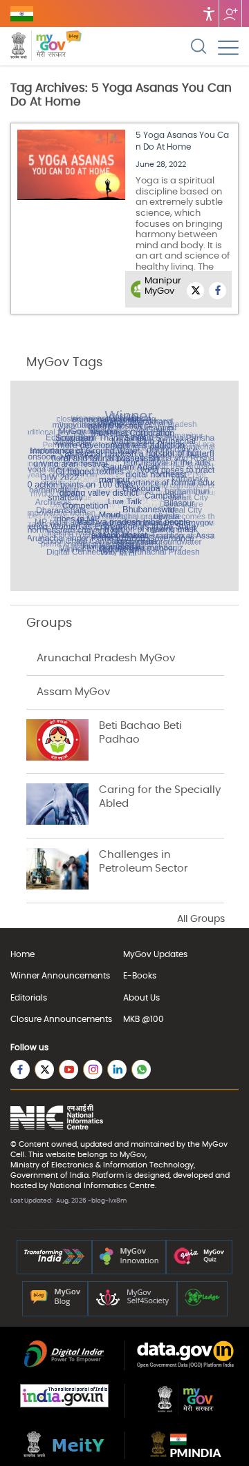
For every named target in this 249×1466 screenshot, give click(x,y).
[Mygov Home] (38, 47)
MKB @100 (143, 1019)
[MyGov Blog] (55, 1303)
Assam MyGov (73, 692)
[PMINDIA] (185, 1454)
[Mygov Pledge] (202, 1303)
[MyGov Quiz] (199, 1262)
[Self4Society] (132, 1303)
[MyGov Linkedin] (117, 1069)
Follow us (230, 13)
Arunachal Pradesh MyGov (106, 658)
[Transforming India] (54, 1262)
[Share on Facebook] (217, 290)
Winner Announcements (60, 976)
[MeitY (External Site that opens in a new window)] (64, 1454)
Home (22, 954)
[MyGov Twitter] (44, 1069)
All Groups (201, 919)
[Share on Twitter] (195, 290)
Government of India (49, 1175)
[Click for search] (198, 46)
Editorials (28, 998)
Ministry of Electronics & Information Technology (102, 1165)
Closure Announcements (61, 1019)
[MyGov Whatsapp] (141, 1069)
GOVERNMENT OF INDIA (21, 13)
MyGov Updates (155, 954)
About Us (141, 998)
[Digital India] (64, 1364)
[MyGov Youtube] (68, 1069)
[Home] (74, 47)
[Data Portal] (185, 1365)
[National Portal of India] (64, 1404)
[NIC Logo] (56, 1118)
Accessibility (209, 13)
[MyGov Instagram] (92, 1069)
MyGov (215, 1144)
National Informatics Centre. (103, 1185)
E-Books (139, 976)
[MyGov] (186, 1412)
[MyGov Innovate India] (129, 1262)
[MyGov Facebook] (20, 1069)
